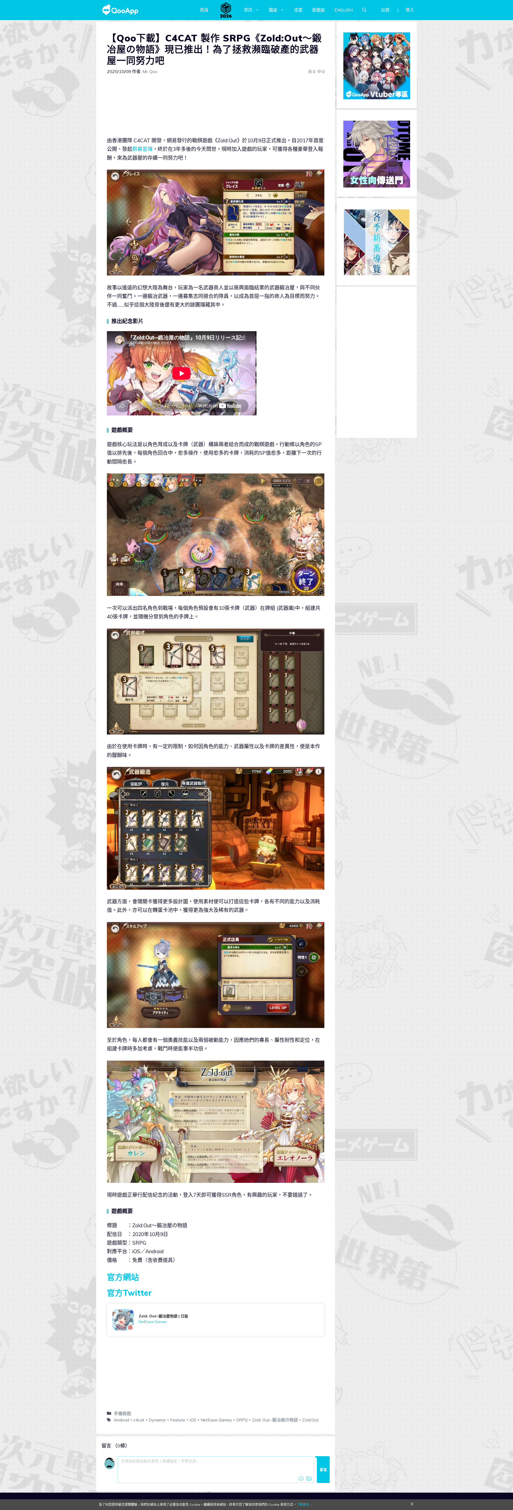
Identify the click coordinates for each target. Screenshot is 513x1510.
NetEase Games (216, 1420)
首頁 (204, 10)
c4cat (138, 1420)
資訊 (248, 10)
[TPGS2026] (226, 10)
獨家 (273, 10)
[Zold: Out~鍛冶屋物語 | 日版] (215, 1320)
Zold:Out (310, 1420)
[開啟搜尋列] (364, 10)
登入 (410, 10)
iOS (192, 1420)
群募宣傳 (142, 149)
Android (121, 1420)
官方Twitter (129, 1293)
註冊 (385, 10)
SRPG (242, 1420)
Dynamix (157, 1420)
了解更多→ (304, 1505)
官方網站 (123, 1277)
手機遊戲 (122, 1413)
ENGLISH (344, 10)
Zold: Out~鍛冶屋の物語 (275, 1420)
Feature (177, 1420)
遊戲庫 (318, 10)
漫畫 (298, 10)
